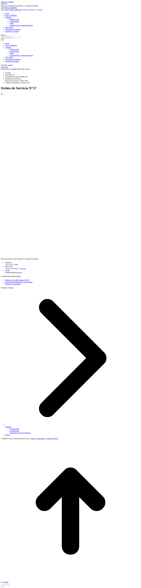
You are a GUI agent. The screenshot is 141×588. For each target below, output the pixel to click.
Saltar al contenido (7, 2)
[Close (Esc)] (2, 584)
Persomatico (41, 439)
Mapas (7, 435)
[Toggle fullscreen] (6, 584)
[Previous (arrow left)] (2, 586)
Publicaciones (14, 429)
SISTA (55, 439)
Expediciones (14, 431)
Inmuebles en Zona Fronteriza (20, 433)
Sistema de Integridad (12, 284)
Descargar (4, 67)
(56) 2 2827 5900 (7, 10)
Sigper (33, 439)
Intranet (49, 439)
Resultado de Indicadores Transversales (19, 282)
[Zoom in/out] (8, 584)
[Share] (4, 584)
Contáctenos (17, 10)
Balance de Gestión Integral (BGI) (17, 280)
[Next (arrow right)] (4, 586)
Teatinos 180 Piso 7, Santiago (32, 10)
